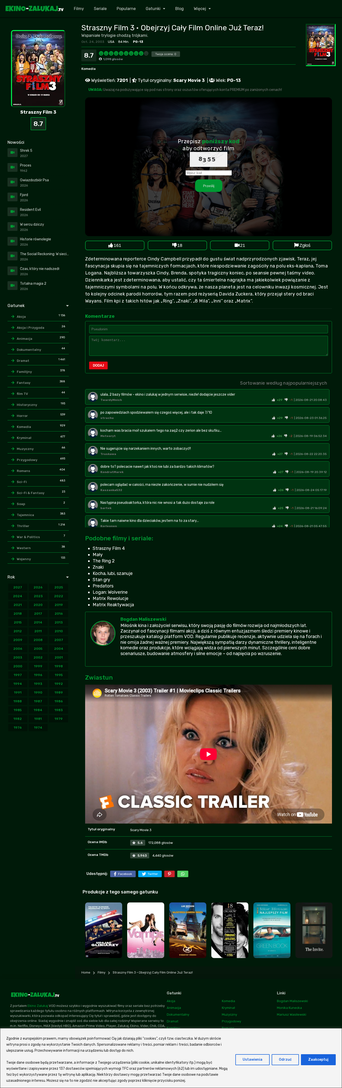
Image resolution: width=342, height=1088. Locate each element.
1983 (59, 710)
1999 (38, 666)
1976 (18, 727)
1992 (59, 684)
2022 (58, 596)
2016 (59, 613)
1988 (18, 701)
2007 (58, 640)
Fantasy (23, 383)
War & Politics (28, 537)
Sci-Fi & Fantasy (30, 493)
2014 (38, 622)
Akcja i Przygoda (30, 328)
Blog (179, 8)
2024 (17, 596)
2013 (59, 622)
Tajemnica (25, 515)
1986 (59, 701)
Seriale (100, 8)
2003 (17, 657)
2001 (59, 657)
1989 (59, 692)
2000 (17, 666)
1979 (59, 719)
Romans (23, 471)
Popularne (126, 8)
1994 (18, 684)
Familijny (24, 372)
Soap (21, 504)
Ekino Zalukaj (38, 1006)
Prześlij (208, 186)
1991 (18, 692)
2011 (38, 631)
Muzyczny (25, 449)
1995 (59, 675)
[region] (171, 1058)
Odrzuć (285, 1059)
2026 (38, 587)
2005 (38, 649)
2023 (38, 596)
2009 (17, 640)
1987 (38, 701)
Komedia (88, 68)
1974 (38, 727)
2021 (18, 605)
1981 (38, 719)
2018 (18, 613)
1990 (38, 692)
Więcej (200, 8)
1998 (59, 666)
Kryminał (24, 438)
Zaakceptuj (318, 1059)
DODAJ (98, 365)
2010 (59, 631)
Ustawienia (252, 1059)
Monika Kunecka (289, 1008)
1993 (38, 684)
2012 (18, 631)
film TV (22, 394)
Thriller (23, 526)
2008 (38, 640)
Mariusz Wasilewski (291, 1014)
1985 (18, 710)
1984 (38, 710)
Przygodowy (27, 460)
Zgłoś (304, 245)
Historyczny (27, 405)
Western (24, 548)
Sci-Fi (22, 482)
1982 (18, 719)
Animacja (24, 339)
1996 (38, 675)
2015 (18, 622)
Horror (22, 416)
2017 (38, 613)
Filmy (79, 8)
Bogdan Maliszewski (143, 619)
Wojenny (24, 559)
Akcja (21, 317)
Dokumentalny (29, 350)
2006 (17, 649)
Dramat (23, 361)
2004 (58, 649)
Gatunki (153, 8)
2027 (17, 587)
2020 (38, 605)
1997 (18, 675)
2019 (59, 605)
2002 (38, 657)
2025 (58, 587)
